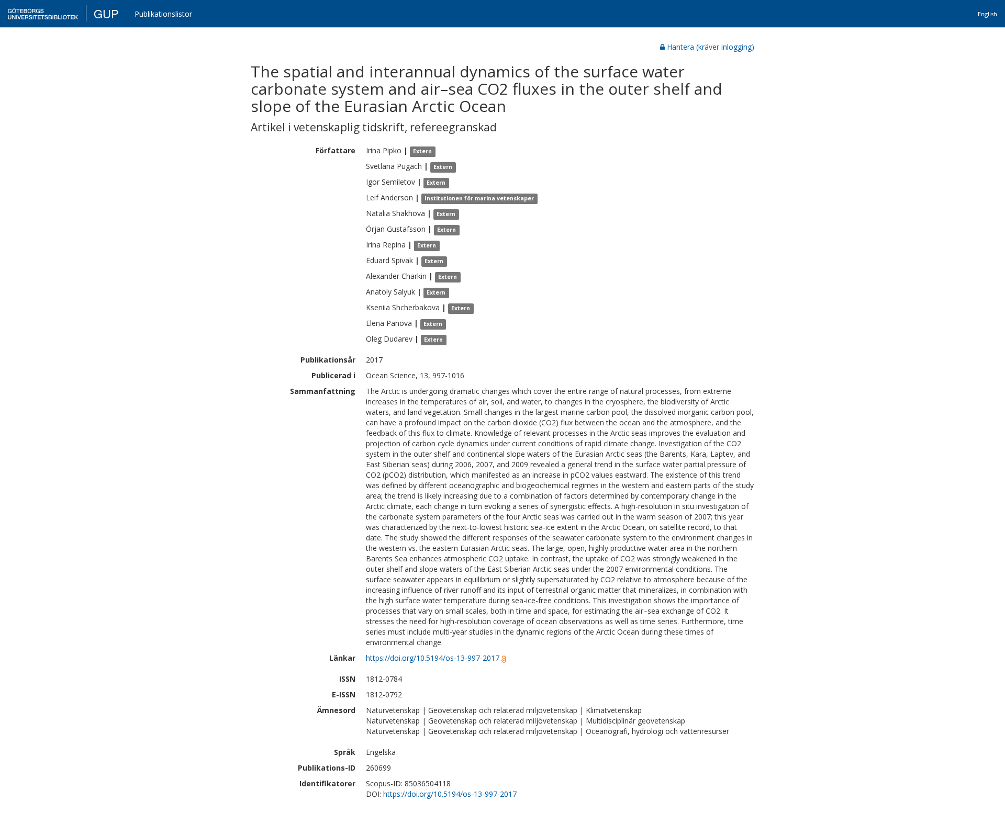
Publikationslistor (163, 14)
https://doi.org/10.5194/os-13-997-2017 (432, 658)
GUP (106, 13)
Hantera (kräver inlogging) (710, 47)
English (987, 14)
